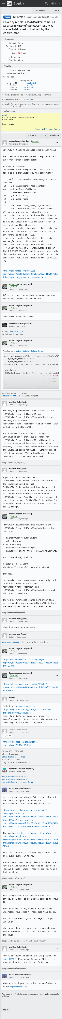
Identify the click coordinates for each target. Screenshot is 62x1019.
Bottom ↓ (32, 135)
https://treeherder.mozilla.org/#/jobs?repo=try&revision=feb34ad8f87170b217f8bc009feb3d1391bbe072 (30, 662)
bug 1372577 (16, 986)
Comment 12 (13, 791)
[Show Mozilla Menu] (9, 3)
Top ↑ (5, 1010)
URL (31, 100)
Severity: (12, 60)
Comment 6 (13, 519)
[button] (55, 3)
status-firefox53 (8, 776)
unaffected (31, 83)
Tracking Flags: (8, 77)
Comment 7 (13, 621)
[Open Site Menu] (3, 3)
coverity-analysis (16, 331)
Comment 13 (13, 890)
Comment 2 (13, 311)
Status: (13, 70)
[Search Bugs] (46, 3)
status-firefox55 (8, 757)
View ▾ (56, 10)
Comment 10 (13, 700)
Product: (12, 43)
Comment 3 (13, 346)
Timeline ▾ (54, 135)
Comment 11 (13, 732)
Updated (12, 326)
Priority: (12, 57)
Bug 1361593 (18, 17)
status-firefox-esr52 (10, 782)
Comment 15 (13, 977)
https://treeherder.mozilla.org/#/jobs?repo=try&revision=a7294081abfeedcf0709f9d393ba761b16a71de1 (30, 687)
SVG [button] (20, 46)
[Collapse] (57, 142)
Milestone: (11, 73)
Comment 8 (13, 653)
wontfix (30, 85)
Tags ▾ (43, 135)
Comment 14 (13, 950)
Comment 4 (13, 405)
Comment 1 (13, 289)
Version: (12, 49)
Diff (43, 129)
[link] (31, 371)
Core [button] (20, 43)
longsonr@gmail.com (24, 706)
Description (13, 144)
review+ (11, 124)
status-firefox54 (9, 779)
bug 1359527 (9, 959)
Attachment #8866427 (11, 396)
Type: (14, 53)
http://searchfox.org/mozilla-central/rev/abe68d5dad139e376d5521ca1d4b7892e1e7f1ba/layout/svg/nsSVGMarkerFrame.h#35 (30, 274)
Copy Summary (40, 10)
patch (4, 115)
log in (15, 994)
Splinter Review (53, 129)
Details (37, 129)
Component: (11, 46)
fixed (29, 90)
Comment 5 (13, 471)
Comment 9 (13, 678)
